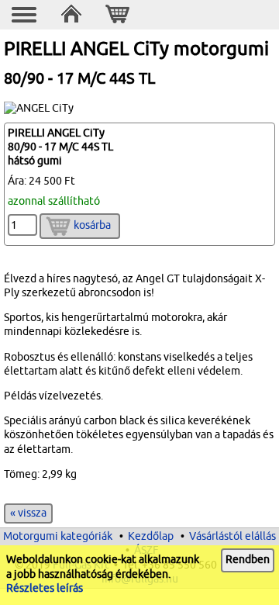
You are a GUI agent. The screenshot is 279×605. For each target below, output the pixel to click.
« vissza (28, 513)
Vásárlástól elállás (232, 536)
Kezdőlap (151, 536)
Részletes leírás (44, 588)
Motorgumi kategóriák (57, 536)
